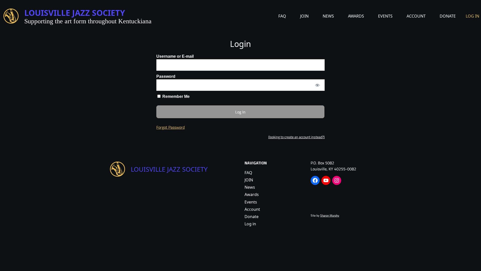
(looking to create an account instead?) (296, 137)
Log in (472, 16)
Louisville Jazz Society (74, 12)
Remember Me (175, 96)
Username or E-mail (175, 56)
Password (165, 76)
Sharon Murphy (329, 215)
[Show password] (317, 85)
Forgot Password (170, 127)
